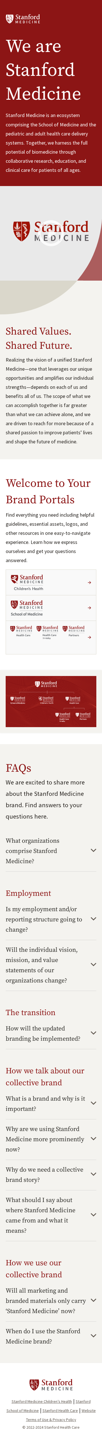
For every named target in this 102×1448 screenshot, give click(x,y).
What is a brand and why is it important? (45, 1104)
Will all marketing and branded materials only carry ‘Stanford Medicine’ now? (46, 1301)
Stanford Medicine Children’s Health (42, 1401)
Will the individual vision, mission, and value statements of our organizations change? (42, 965)
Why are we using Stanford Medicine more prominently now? (45, 1139)
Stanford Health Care (60, 1410)
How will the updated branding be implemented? (43, 1034)
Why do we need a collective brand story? (44, 1175)
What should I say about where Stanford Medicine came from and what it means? (40, 1215)
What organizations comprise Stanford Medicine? (33, 851)
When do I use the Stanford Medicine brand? (43, 1336)
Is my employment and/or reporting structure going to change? (44, 919)
